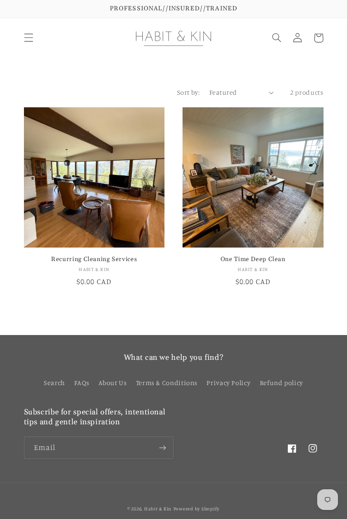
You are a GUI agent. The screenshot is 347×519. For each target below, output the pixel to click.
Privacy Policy (228, 382)
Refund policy (281, 382)
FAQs (81, 382)
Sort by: (188, 92)
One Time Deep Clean (253, 259)
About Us (112, 382)
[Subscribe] (162, 447)
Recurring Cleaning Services (94, 259)
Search (54, 382)
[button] (28, 38)
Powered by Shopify (197, 508)
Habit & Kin (158, 508)
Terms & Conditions (166, 382)
